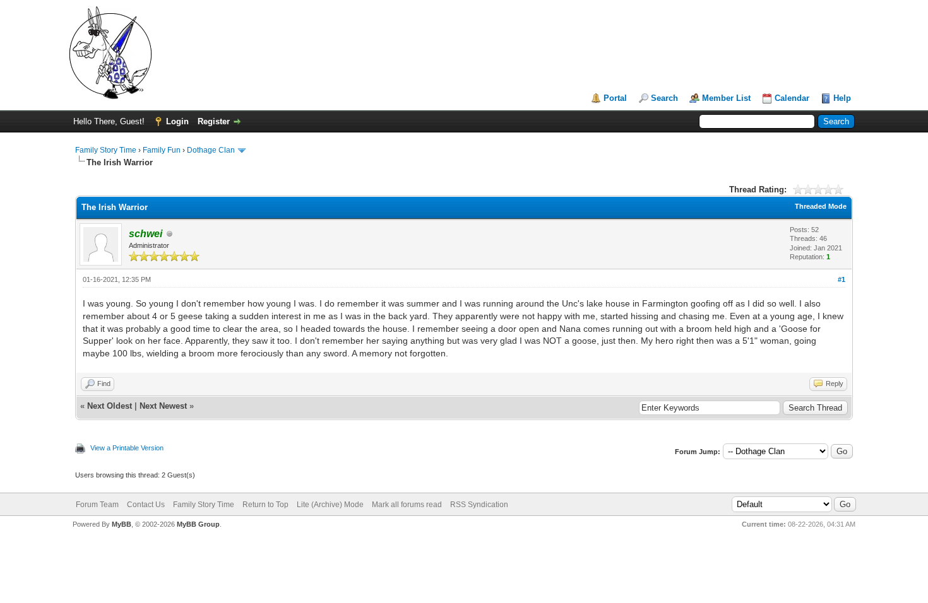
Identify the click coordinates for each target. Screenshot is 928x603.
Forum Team (97, 504)
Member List (726, 98)
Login (177, 121)
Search (664, 98)
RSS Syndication (479, 504)
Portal (615, 98)
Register (214, 121)
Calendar (792, 98)
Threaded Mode (821, 206)
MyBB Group (198, 524)
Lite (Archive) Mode (330, 504)
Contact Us (146, 504)
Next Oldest (109, 406)
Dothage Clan (211, 150)
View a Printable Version (127, 448)
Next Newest (163, 406)
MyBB (121, 524)
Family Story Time (105, 150)
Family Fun (162, 150)
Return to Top (265, 504)
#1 (841, 279)
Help (842, 98)
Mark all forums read (407, 504)
